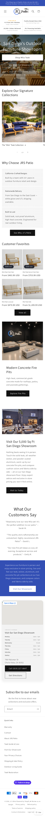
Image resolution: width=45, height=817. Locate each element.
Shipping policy (30, 808)
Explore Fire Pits (17, 393)
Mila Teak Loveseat (7, 302)
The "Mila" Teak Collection (13, 145)
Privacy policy (20, 804)
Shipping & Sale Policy (13, 761)
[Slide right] (27, 152)
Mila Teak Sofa (27, 302)
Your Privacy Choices (13, 755)
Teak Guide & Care (11, 744)
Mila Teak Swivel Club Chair (31, 272)
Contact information (18, 812)
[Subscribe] (38, 709)
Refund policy (32, 804)
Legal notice (32, 812)
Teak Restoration (11, 772)
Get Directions (15, 675)
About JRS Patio (10, 738)
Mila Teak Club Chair (8, 272)
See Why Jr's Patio (22, 233)
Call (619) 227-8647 (18, 668)
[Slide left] (17, 152)
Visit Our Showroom (22, 65)
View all (22, 312)
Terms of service (17, 808)
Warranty (8, 727)
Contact (7, 733)
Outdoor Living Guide (13, 767)
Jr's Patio (13, 801)
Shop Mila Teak (22, 57)
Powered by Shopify (23, 801)
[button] (5, 11)
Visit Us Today (16, 490)
